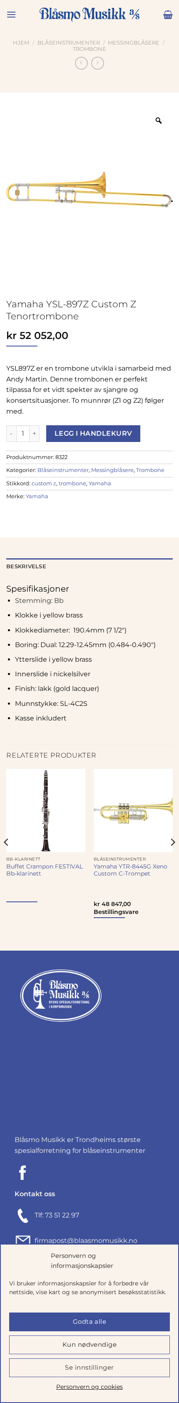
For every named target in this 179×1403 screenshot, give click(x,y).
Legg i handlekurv (93, 433)
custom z (44, 483)
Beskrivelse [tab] (26, 566)
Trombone (89, 49)
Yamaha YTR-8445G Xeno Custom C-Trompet (130, 870)
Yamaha (100, 483)
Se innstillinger (89, 1367)
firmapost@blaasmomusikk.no (84, 1241)
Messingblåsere (133, 43)
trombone (72, 483)
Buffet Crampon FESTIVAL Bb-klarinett (44, 870)
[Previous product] (97, 63)
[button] (11, 14)
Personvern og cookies (89, 1386)
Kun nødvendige (89, 1344)
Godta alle (90, 1321)
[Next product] (81, 63)
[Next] (172, 859)
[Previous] (7, 859)
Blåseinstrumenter (68, 43)
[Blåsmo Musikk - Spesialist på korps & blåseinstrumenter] (89, 15)
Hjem (21, 43)
